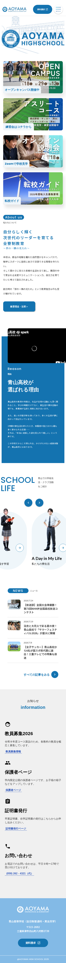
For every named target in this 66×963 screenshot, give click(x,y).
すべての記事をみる (37, 674)
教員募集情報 (13, 751)
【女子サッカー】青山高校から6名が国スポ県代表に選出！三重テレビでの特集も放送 (40, 652)
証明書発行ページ (16, 828)
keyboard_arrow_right (55, 674)
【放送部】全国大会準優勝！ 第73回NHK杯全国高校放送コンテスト (41, 608)
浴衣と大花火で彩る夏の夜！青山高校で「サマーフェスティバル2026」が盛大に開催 (40, 629)
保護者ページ (13, 790)
